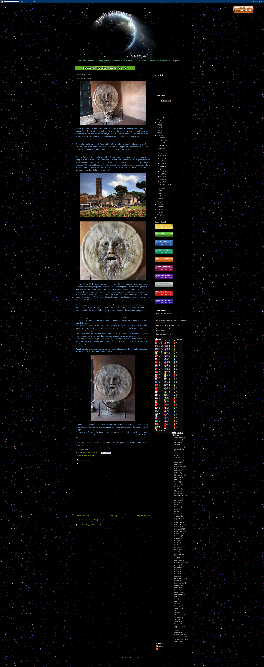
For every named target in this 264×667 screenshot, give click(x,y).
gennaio (161, 198)
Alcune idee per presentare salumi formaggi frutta (171, 317)
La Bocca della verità (166, 184)
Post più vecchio (143, 516)
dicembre (161, 138)
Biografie (177, 470)
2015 (158, 209)
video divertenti (178, 632)
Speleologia (177, 608)
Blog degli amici (179, 475)
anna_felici (161, 649)
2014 (158, 212)
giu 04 (162, 179)
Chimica (176, 479)
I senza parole (178, 524)
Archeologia (85, 455)
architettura (177, 453)
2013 (158, 215)
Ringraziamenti (178, 594)
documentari (178, 493)
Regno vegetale (179, 583)
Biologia (176, 473)
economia (177, 498)
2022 (158, 127)
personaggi (177, 565)
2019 (158, 135)
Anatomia (177, 442)
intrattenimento (178, 531)
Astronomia (177, 460)
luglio (160, 151)
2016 (158, 207)
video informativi (179, 637)
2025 (158, 120)
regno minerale (178, 580)
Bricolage (177, 477)
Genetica (177, 511)
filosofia (176, 507)
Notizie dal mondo (179, 554)
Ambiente (177, 440)
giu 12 (162, 166)
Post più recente (82, 516)
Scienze (176, 601)
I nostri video (178, 522)
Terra (175, 619)
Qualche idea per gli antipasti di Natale (167, 325)
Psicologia (177, 576)
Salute (176, 596)
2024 (158, 122)
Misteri (176, 542)
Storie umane (178, 615)
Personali (177, 567)
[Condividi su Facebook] (108, 453)
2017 (158, 204)
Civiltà (176, 482)
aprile (160, 190)
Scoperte (177, 603)
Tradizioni (177, 621)
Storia (176, 612)
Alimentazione (178, 437)
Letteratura (177, 536)
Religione (177, 585)
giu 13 (162, 163)
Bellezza (177, 464)
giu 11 (162, 169)
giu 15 (162, 161)
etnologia (177, 502)
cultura (176, 486)
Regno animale (178, 578)
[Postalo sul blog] (104, 453)
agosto (161, 148)
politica (176, 571)
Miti (175, 545)
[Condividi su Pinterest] (110, 453)
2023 (158, 125)
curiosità (176, 489)
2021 (158, 130)
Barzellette (177, 462)
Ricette (176, 590)
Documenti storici (179, 495)
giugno (161, 153)
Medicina (177, 538)
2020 (158, 133)
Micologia (177, 540)
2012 (158, 217)
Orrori (176, 558)
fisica (176, 509)
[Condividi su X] (106, 453)
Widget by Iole (166, 100)
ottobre (161, 143)
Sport (176, 610)
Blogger (139, 658)
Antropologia (178, 444)
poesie (176, 569)
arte (175, 457)
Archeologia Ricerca (180, 449)
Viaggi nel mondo (179, 626)
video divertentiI (179, 634)
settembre (162, 145)
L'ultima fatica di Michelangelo (165, 334)
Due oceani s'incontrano (163, 313)
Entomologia (178, 500)
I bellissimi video (179, 518)
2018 (158, 202)
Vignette (176, 641)
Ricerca (176, 587)
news (175, 552)
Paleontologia (178, 560)
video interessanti (179, 639)
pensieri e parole (179, 562)
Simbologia (177, 606)
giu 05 (162, 176)
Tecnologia (177, 617)
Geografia (177, 514)
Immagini (177, 527)
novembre (162, 140)
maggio (161, 188)
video (176, 630)
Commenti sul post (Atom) (90, 520)
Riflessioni (177, 592)
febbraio (161, 196)
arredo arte (177, 455)
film (175, 504)
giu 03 (162, 182)
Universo (177, 624)
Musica (176, 547)
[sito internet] (164, 245)
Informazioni (178, 529)
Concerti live (178, 484)
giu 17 (162, 158)
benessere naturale (180, 466)
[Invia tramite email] (102, 453)
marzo (161, 193)
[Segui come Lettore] (243, 14)
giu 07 (162, 174)
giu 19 (162, 155)
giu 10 (162, 171)
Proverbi (176, 574)
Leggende (92, 455)
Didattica (177, 491)
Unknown (161, 646)
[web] (105, 69)
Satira (176, 599)
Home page (113, 516)
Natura (176, 549)
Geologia (177, 516)
